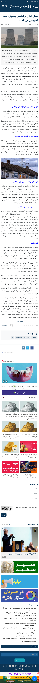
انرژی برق (27, 337)
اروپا (18, 321)
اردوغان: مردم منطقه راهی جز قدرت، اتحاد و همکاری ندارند (20, 613)
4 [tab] (2, 524)
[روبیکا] (29, 666)
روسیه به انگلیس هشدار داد (29, 641)
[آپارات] (25, 666)
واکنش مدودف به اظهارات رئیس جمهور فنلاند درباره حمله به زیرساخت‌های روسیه (20, 624)
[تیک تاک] (3, 666)
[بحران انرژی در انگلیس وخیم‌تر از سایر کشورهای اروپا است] (19, 37)
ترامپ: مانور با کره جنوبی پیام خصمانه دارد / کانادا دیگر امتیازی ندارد (19, 629)
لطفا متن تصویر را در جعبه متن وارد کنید (27, 507)
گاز (12, 337)
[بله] (22, 666)
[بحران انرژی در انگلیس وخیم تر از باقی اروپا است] (19, 168)
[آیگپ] (19, 666)
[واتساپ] (16, 669)
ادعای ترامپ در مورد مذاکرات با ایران (26, 633)
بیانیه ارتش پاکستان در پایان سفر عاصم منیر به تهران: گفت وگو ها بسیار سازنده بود (19, 609)
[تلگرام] (35, 666)
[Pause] (4, 381)
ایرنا (22, 7)
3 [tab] (4, 524)
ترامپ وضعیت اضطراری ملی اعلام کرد (26, 636)
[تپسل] (3, 361)
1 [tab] (9, 524)
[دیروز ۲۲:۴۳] (19, 539)
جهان (21, 321)
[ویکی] (19, 669)
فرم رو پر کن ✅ (19, 392)
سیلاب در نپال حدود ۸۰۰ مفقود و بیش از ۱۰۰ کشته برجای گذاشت (19, 638)
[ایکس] (32, 666)
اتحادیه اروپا (19, 337)
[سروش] (13, 666)
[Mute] (7, 381)
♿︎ (34, 678)
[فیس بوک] (6, 666)
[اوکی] (22, 669)
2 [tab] (7, 524)
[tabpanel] (19, 543)
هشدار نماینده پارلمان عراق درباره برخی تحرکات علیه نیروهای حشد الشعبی (20, 620)
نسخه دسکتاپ (19, 660)
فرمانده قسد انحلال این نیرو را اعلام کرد (25, 616)
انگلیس (34, 337)
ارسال (3, 515)
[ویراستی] (10, 666)
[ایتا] (16, 666)
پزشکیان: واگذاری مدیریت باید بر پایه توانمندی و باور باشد (21, 554)
